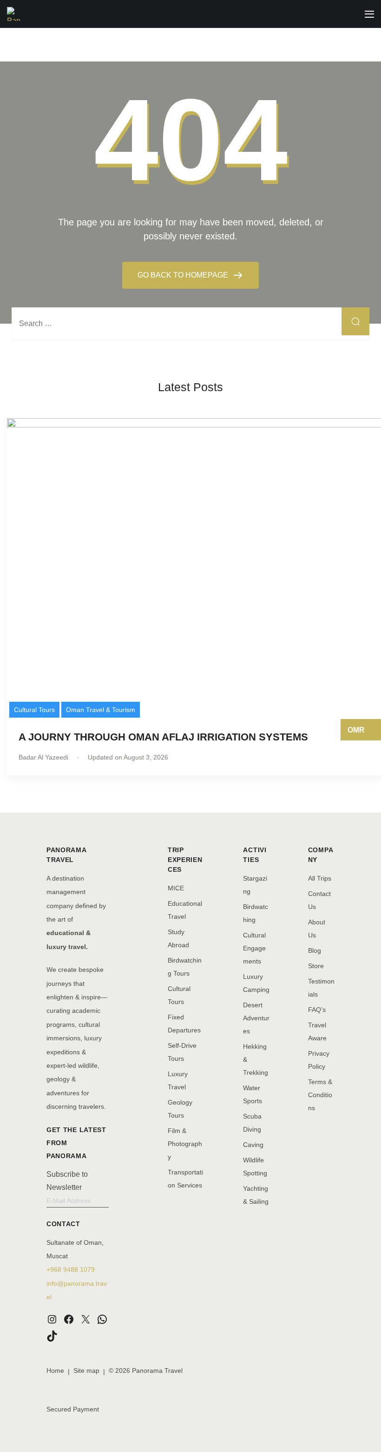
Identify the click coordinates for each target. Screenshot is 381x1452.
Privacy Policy (318, 1060)
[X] (85, 1319)
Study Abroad (178, 938)
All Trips (319, 878)
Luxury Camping (256, 983)
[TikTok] (52, 1336)
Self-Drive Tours (182, 1052)
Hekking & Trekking (255, 1059)
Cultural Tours (34, 709)
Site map (86, 1370)
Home (55, 1370)
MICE (176, 888)
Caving (253, 1144)
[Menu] (369, 14)
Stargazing (255, 885)
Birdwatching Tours (185, 967)
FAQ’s (317, 1009)
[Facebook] (68, 1319)
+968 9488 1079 (70, 1269)
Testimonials (321, 987)
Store (316, 966)
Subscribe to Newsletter (67, 1180)
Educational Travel (185, 910)
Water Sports (252, 1094)
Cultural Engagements (254, 948)
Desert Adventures (256, 1018)
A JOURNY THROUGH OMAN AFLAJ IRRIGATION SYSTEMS (163, 737)
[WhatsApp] (102, 1319)
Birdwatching (255, 913)
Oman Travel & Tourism (100, 709)
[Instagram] (52, 1319)
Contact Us (319, 900)
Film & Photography (185, 1143)
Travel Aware (317, 1031)
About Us (316, 928)
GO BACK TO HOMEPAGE (184, 275)
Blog (314, 950)
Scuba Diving (252, 1123)
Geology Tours (180, 1109)
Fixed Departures (184, 1023)
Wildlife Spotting (255, 1166)
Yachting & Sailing (256, 1195)
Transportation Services (185, 1178)
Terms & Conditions (320, 1095)
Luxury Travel (178, 1080)
